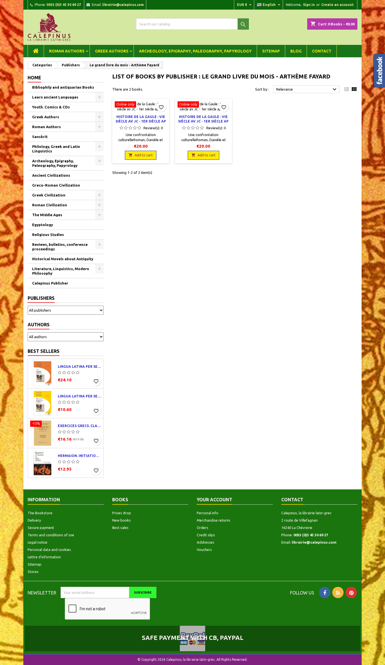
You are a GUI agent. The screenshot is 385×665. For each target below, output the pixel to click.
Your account (214, 499)
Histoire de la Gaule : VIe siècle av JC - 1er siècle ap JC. (141, 121)
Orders (202, 528)
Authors (39, 324)
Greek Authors (112, 51)
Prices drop (121, 513)
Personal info (207, 513)
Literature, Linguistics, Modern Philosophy (60, 271)
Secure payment (41, 528)
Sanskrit (40, 137)
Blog (296, 51)
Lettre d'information (44, 557)
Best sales (120, 528)
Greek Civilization (48, 195)
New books (121, 520)
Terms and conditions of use (51, 535)
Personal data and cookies (49, 550)
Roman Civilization (49, 205)
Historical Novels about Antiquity (62, 259)
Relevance (307, 89)
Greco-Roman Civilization (56, 185)
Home (34, 77)
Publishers (41, 298)
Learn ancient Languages (55, 97)
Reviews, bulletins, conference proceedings (60, 246)
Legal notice (37, 542)
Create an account (337, 4)
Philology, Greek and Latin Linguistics (56, 149)
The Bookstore (40, 513)
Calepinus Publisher (50, 283)
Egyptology (42, 225)
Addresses (205, 542)
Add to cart (141, 155)
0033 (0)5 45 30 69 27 (64, 4)
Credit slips (206, 535)
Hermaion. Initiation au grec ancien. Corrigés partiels (79, 456)
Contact (321, 51)
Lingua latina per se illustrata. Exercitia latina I (79, 396)
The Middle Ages (47, 215)
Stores (33, 572)
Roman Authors (67, 51)
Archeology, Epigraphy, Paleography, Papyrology (195, 51)
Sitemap (271, 51)
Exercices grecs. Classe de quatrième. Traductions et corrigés (79, 426)
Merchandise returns (213, 520)
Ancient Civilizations (51, 175)
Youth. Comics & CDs (51, 107)
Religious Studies (48, 235)
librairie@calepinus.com (123, 4)
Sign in (309, 4)
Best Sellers (43, 351)
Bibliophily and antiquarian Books (63, 87)
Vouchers (204, 550)
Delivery (34, 520)
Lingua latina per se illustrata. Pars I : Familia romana (79, 366)
